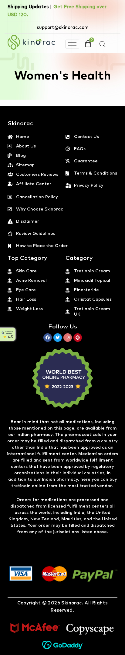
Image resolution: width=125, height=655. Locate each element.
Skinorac (71, 603)
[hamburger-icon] (72, 44)
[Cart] (88, 43)
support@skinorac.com (63, 27)
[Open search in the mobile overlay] (103, 44)
